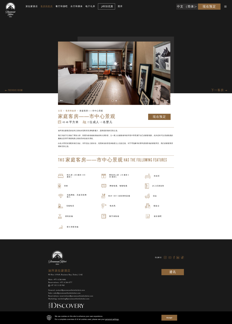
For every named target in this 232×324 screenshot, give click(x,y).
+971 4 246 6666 (59, 280)
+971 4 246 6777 (66, 282)
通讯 (172, 272)
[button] (112, 101)
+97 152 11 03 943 (58, 285)
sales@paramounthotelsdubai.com (67, 293)
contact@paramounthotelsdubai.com (70, 290)
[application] (116, 317)
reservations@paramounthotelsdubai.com (76, 296)
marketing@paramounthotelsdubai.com (73, 299)
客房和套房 (71, 111)
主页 (60, 111)
